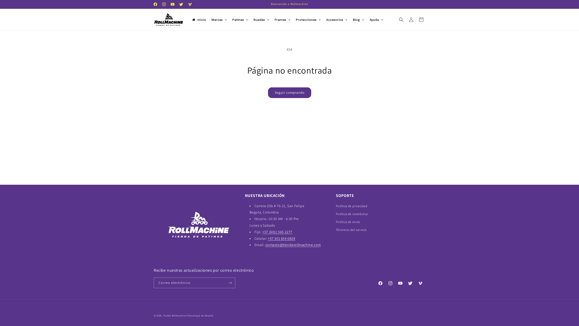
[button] (401, 20)
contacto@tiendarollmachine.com (293, 244)
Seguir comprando (289, 92)
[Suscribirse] (230, 283)
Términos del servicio (351, 230)
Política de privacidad (351, 206)
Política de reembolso (352, 214)
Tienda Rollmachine (175, 315)
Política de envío (348, 222)
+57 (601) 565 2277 (277, 232)
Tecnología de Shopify (200, 315)
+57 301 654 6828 (281, 238)
